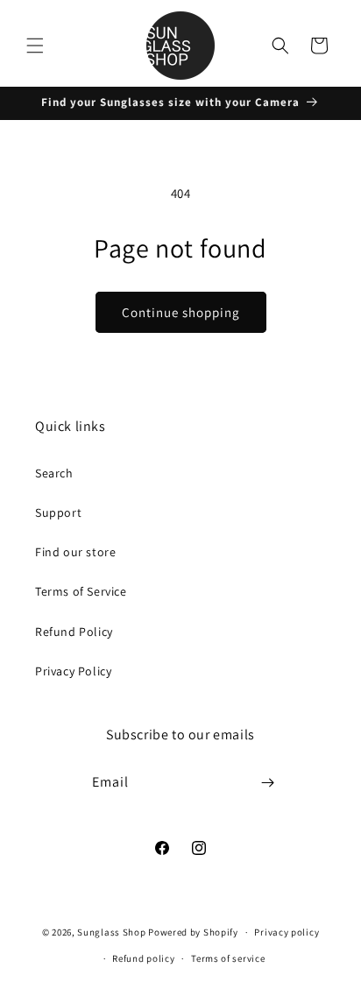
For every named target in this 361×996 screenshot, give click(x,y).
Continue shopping (181, 312)
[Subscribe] (268, 782)
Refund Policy (74, 631)
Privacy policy (286, 932)
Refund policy (143, 958)
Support (58, 512)
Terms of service (228, 958)
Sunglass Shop (111, 932)
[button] (35, 45)
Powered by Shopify (193, 932)
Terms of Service (81, 591)
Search (54, 473)
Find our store (75, 552)
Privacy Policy (73, 671)
